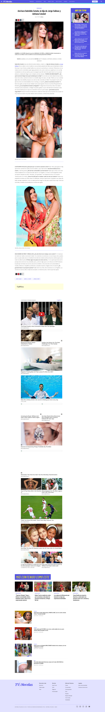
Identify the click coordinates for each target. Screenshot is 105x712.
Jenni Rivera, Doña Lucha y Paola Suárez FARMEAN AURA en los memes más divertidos (81, 33)
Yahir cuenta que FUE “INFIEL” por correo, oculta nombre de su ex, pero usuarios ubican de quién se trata (49, 629)
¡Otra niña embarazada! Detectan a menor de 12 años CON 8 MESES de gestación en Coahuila (48, 662)
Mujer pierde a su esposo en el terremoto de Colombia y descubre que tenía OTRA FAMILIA (81, 55)
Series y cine (51, 1)
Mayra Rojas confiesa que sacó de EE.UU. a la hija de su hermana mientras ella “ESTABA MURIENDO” (81, 26)
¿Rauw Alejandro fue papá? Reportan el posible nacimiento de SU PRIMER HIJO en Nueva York (81, 40)
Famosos (32, 1)
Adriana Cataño (36, 279)
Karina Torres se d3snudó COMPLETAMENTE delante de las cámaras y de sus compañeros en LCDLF (50, 646)
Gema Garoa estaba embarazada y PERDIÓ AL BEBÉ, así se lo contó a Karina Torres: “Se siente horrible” (50, 613)
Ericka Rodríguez (41, 615)
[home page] (7, 1)
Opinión (65, 1)
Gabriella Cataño (27, 279)
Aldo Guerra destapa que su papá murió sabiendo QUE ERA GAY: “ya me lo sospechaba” (81, 47)
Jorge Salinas (18, 279)
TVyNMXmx (41, 16)
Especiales (39, 8)
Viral (45, 1)
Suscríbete (95, 1)
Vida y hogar (59, 1)
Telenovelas (39, 1)
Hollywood (72, 1)
